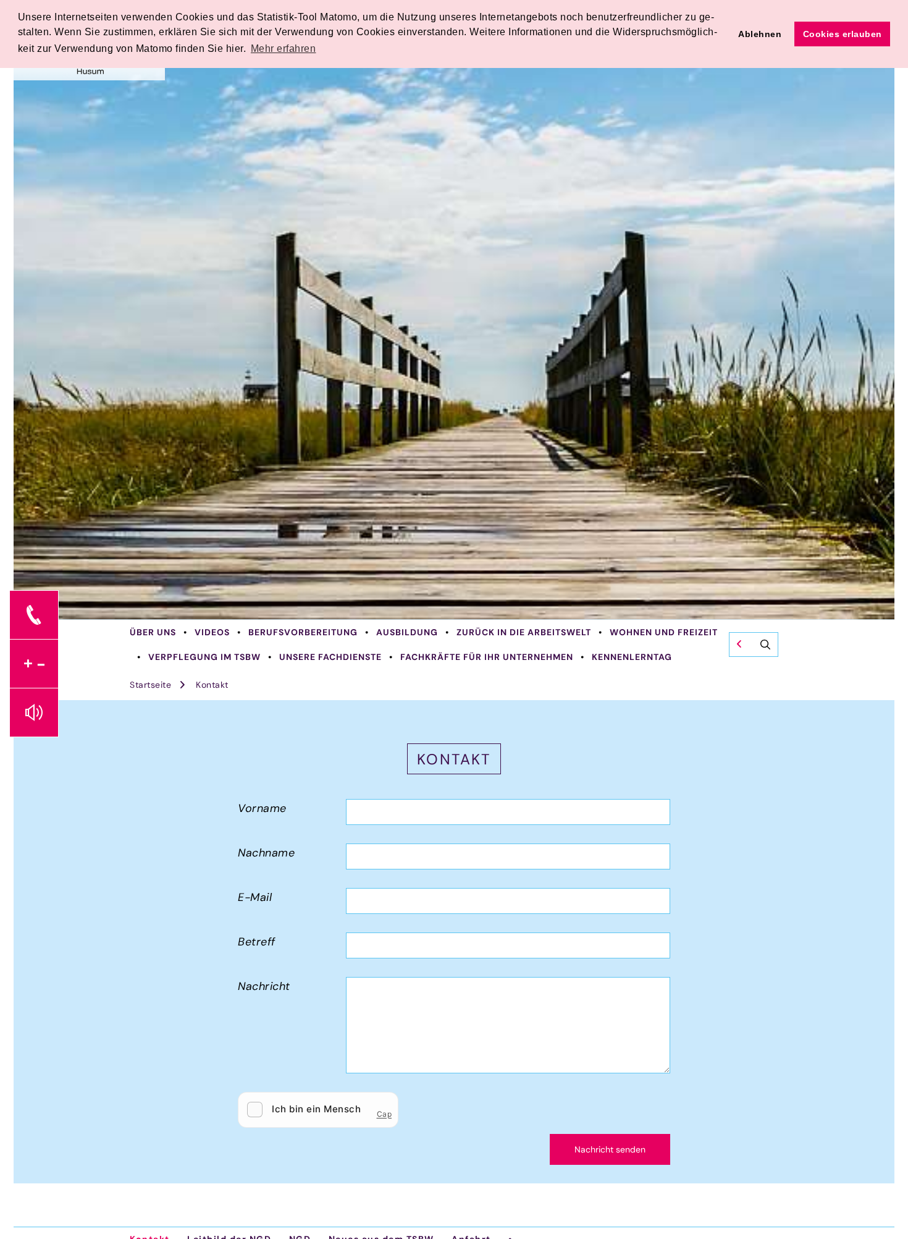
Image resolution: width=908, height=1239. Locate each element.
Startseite (150, 684)
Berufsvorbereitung (303, 632)
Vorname (262, 808)
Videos (212, 632)
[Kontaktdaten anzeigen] (34, 615)
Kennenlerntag (632, 656)
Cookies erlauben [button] (842, 34)
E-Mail (255, 897)
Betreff (256, 941)
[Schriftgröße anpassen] (34, 664)
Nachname (266, 852)
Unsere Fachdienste (330, 656)
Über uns (153, 632)
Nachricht (264, 986)
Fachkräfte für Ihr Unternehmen (486, 656)
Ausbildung (407, 632)
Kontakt (212, 684)
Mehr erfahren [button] (283, 48)
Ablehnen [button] (759, 34)
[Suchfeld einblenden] (753, 644)
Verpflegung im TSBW (204, 656)
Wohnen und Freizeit (664, 632)
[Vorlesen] (34, 712)
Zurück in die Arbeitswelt (523, 632)
